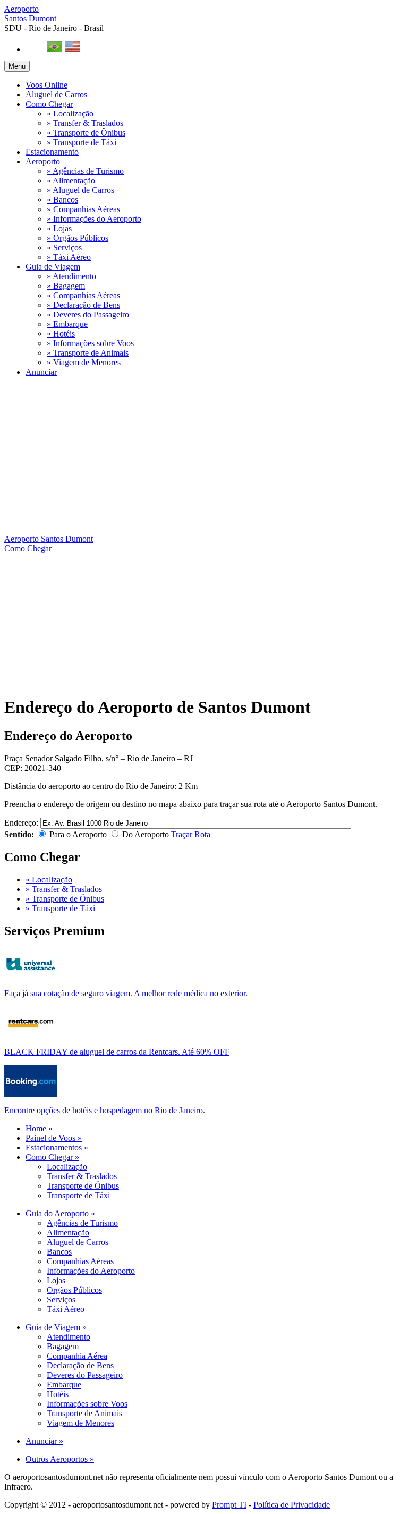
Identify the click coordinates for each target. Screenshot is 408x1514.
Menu (17, 66)
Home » (39, 1128)
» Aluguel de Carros (80, 190)
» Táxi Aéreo (69, 257)
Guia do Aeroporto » (60, 1213)
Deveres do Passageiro (85, 1375)
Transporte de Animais (84, 1413)
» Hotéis (61, 333)
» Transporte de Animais (88, 352)
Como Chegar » (52, 1157)
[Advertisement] (204, 459)
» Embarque (67, 324)
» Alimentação (71, 180)
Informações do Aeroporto (91, 1270)
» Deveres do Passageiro (88, 314)
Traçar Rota (190, 834)
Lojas (56, 1280)
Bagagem (63, 1346)
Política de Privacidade (291, 1504)
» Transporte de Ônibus (86, 132)
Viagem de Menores (80, 1422)
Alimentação (68, 1232)
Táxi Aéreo (65, 1309)
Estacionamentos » (57, 1147)
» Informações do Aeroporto (94, 218)
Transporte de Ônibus (83, 1185)
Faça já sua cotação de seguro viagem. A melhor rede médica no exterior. (126, 993)
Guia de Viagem (53, 266)
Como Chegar (49, 103)
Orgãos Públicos (74, 1289)
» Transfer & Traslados (85, 123)
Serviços (61, 1299)
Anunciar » (44, 1440)
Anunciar (41, 371)
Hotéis (58, 1394)
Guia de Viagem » (56, 1327)
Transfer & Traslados (82, 1176)
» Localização (70, 113)
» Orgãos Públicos (77, 237)
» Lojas (59, 228)
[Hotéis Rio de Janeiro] (30, 1094)
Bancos (59, 1251)
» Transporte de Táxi (81, 142)
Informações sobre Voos (87, 1403)
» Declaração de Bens (83, 304)
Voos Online (46, 84)
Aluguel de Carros (56, 94)
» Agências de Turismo (85, 170)
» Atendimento (71, 276)
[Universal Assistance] (30, 977)
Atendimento (68, 1336)
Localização (67, 1166)
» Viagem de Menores (84, 362)
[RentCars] (30, 1035)
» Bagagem (66, 285)
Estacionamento (52, 151)
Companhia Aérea (77, 1355)
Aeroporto (30, 13)
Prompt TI (229, 1504)
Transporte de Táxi (78, 1195)
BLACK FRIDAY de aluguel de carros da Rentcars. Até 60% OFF (117, 1051)
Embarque (64, 1384)
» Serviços (64, 247)
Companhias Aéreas (80, 1261)
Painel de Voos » (54, 1137)
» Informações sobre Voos (90, 343)
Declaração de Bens (80, 1365)
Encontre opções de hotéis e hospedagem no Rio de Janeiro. (104, 1110)
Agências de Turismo (82, 1222)
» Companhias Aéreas (83, 209)
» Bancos (62, 199)
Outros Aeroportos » (60, 1458)
